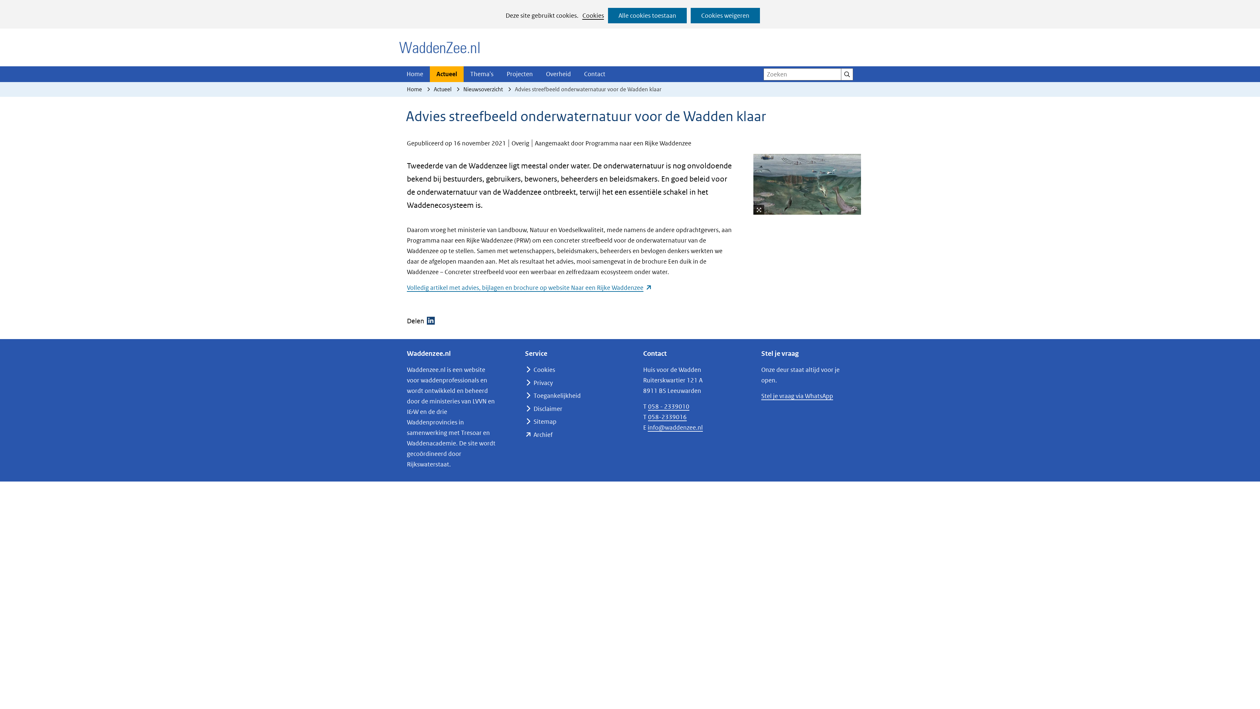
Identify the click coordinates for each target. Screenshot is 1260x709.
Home (415, 74)
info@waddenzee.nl (675, 427)
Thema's (482, 74)
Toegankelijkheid (557, 395)
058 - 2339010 (668, 406)
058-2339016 (667, 417)
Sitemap (545, 421)
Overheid (558, 74)
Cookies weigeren (725, 15)
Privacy (543, 383)
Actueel (446, 74)
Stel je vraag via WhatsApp (797, 396)
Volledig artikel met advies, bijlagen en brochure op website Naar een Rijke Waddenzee (529, 287)
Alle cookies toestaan (647, 15)
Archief (543, 435)
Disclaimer (548, 409)
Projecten (520, 74)
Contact (594, 74)
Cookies (593, 15)
